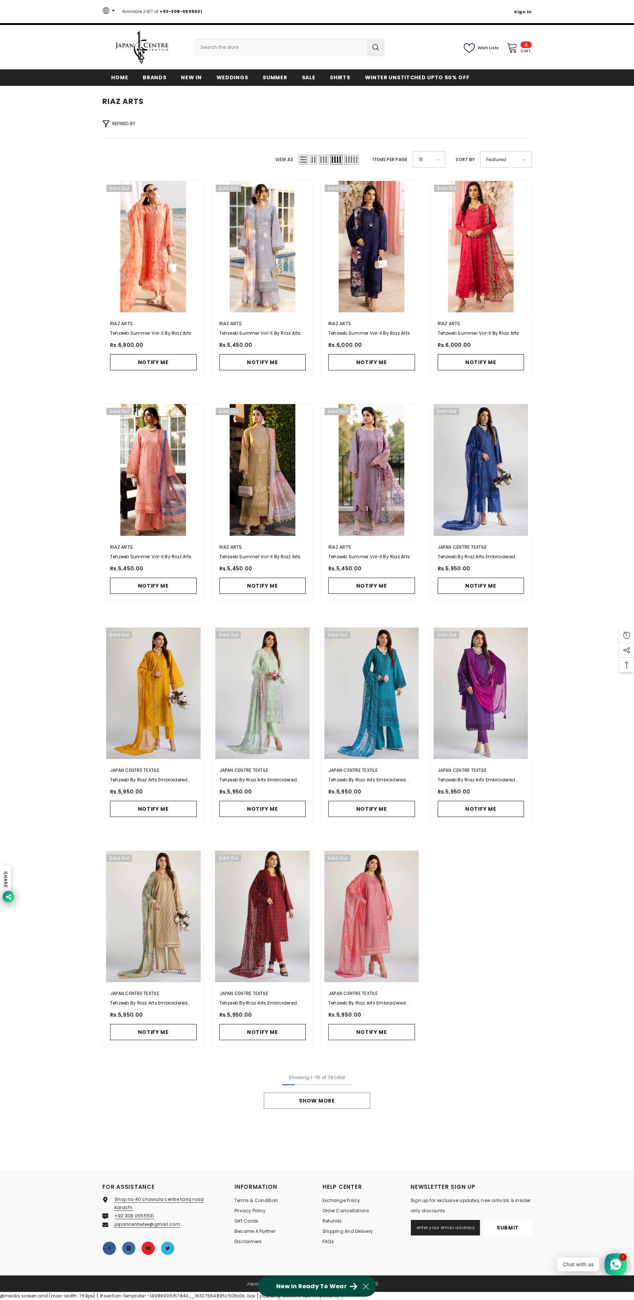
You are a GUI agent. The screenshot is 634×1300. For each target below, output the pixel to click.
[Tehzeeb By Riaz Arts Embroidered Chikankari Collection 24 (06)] (153, 916)
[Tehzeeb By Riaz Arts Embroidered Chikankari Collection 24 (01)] (481, 469)
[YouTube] (148, 1248)
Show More (317, 1100)
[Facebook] (109, 1248)
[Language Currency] (109, 11)
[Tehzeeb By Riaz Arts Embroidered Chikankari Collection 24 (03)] (262, 693)
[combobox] (280, 47)
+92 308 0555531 (134, 1216)
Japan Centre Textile (462, 547)
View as (284, 159)
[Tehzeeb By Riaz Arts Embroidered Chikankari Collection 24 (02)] (153, 693)
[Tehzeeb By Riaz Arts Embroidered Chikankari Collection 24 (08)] (371, 916)
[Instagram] (129, 1248)
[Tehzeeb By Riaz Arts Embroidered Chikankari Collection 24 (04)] (371, 693)
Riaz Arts (121, 323)
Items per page (390, 159)
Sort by (465, 159)
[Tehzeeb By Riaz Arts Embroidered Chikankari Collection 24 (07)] (262, 916)
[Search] (289, 47)
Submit (508, 1227)
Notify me (153, 362)
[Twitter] (168, 1248)
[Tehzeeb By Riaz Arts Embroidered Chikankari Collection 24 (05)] (481, 693)
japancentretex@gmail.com (147, 1224)
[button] (303, 159)
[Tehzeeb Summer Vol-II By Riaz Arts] (153, 246)
